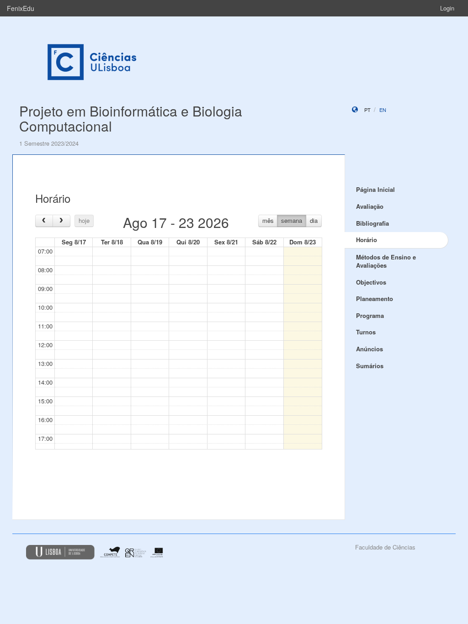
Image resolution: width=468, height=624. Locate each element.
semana (291, 220)
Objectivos (371, 282)
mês (268, 220)
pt (367, 109)
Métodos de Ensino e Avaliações (386, 261)
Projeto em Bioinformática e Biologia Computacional (130, 118)
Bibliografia (372, 223)
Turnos (366, 332)
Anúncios (369, 348)
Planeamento (374, 298)
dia (314, 220)
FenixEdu (20, 8)
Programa (370, 315)
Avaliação (369, 206)
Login (447, 8)
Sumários (369, 365)
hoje (84, 220)
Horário (366, 239)
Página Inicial (375, 189)
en (382, 109)
